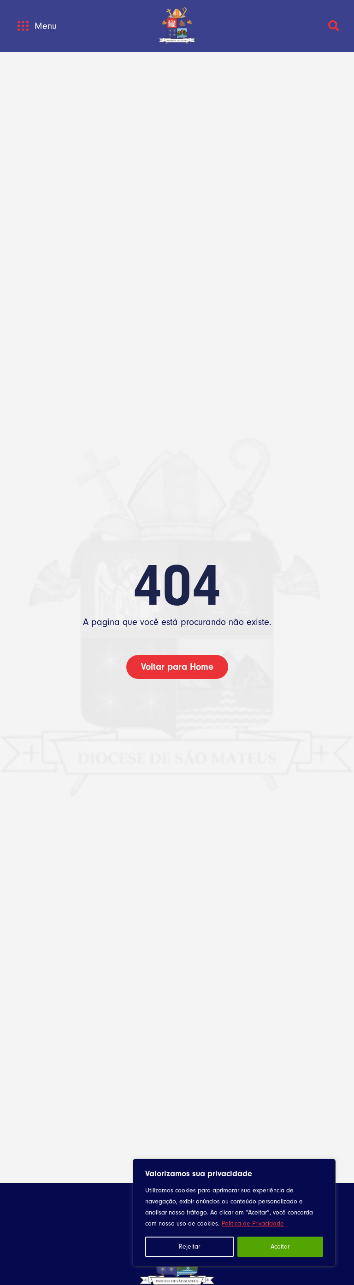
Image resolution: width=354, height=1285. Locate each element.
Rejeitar (189, 1246)
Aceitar (280, 1246)
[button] (23, 26)
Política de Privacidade (253, 1223)
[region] (234, 1213)
